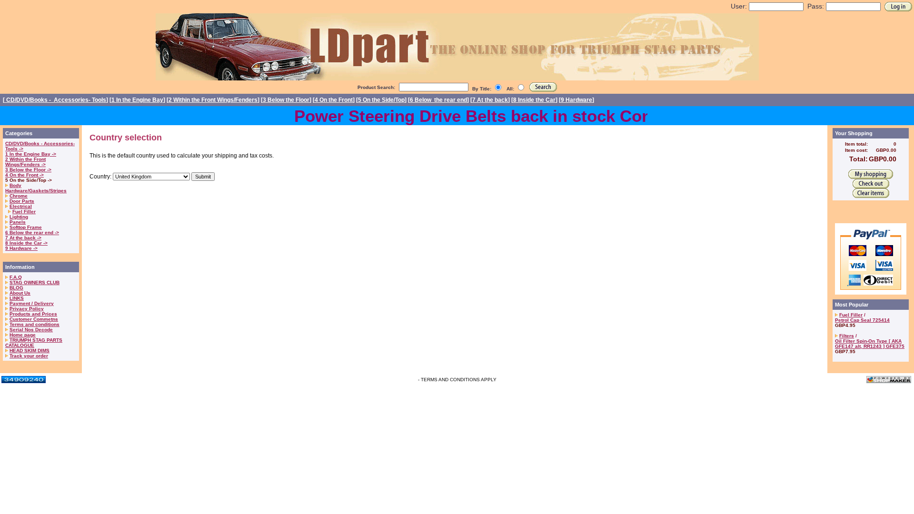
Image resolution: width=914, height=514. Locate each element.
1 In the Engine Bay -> (30, 154)
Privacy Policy (27, 308)
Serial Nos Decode (31, 329)
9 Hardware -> (21, 248)
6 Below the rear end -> (32, 232)
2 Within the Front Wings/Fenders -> (25, 162)
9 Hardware (576, 100)
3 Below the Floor (286, 100)
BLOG (16, 287)
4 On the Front (334, 100)
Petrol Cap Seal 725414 (862, 320)
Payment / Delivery (32, 303)
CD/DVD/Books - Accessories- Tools (55, 100)
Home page (23, 334)
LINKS (17, 298)
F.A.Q (16, 277)
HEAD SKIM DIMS (30, 350)
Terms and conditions (35, 324)
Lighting (19, 216)
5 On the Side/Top (381, 100)
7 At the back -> (23, 237)
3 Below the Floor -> (28, 169)
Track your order (29, 355)
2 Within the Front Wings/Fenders (213, 100)
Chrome (19, 195)
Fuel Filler (24, 211)
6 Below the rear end (438, 100)
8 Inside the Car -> (26, 243)
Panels (18, 222)
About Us (20, 293)
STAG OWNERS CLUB (35, 282)
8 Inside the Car (534, 100)
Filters (846, 335)
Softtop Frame (26, 227)
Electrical (21, 206)
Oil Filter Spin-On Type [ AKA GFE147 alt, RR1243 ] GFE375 (869, 343)
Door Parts (22, 201)
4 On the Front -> (24, 175)
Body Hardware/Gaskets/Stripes (36, 188)
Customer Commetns (34, 319)
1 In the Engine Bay (137, 100)
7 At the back (490, 100)
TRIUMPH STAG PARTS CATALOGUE (33, 342)
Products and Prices (33, 313)
